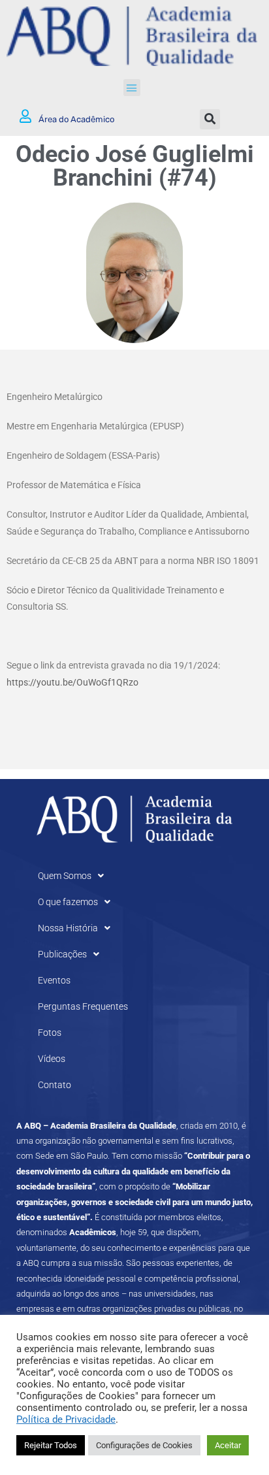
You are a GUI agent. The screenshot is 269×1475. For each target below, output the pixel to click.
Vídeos (51, 1058)
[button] (131, 87)
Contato (54, 1085)
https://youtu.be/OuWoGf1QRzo (72, 682)
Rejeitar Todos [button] (50, 1445)
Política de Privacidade (66, 1419)
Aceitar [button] (228, 1445)
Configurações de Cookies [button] (144, 1445)
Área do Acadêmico (76, 119)
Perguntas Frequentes (83, 1006)
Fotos (49, 1032)
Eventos (54, 980)
